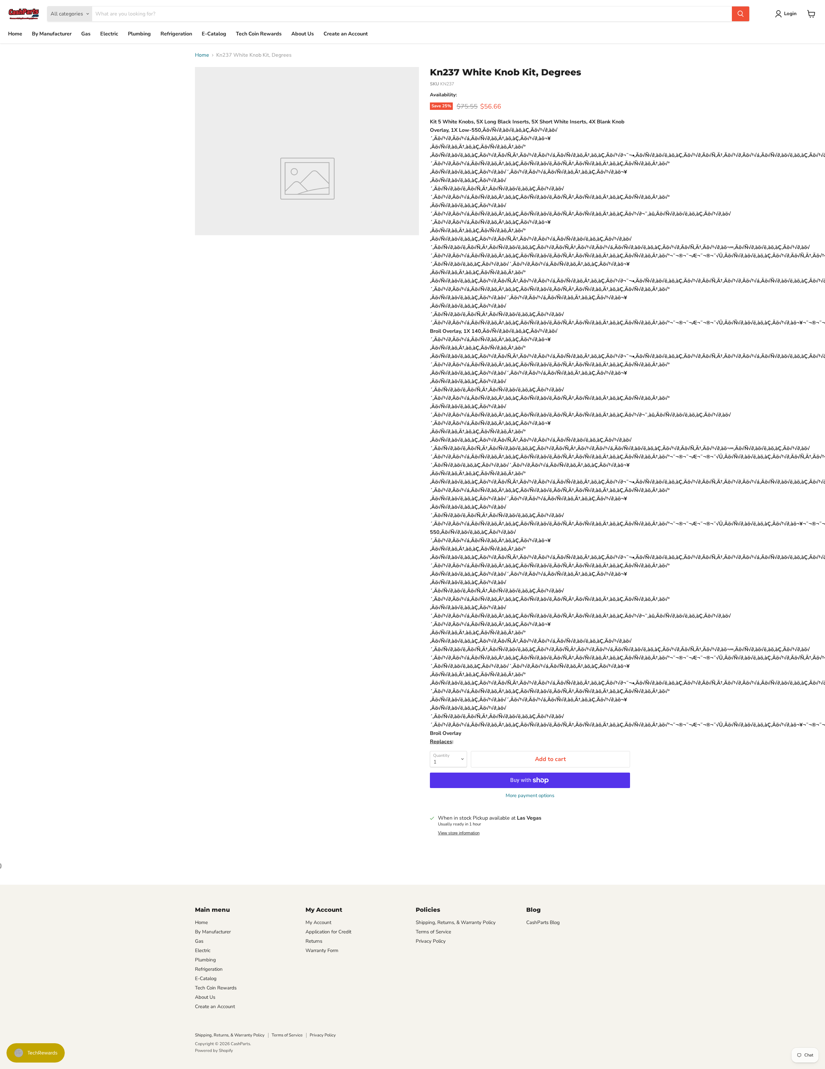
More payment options (530, 795)
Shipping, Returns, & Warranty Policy (456, 922)
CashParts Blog (543, 922)
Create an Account (346, 33)
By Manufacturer (52, 33)
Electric (109, 33)
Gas (86, 33)
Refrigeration (176, 33)
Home (15, 33)
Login (790, 13)
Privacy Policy (431, 941)
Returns (314, 941)
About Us (302, 33)
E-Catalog (214, 33)
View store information (459, 833)
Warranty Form (322, 950)
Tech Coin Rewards (259, 33)
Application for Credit (328, 932)
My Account (318, 922)
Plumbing (139, 33)
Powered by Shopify (214, 1051)
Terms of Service (433, 932)
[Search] (740, 13)
